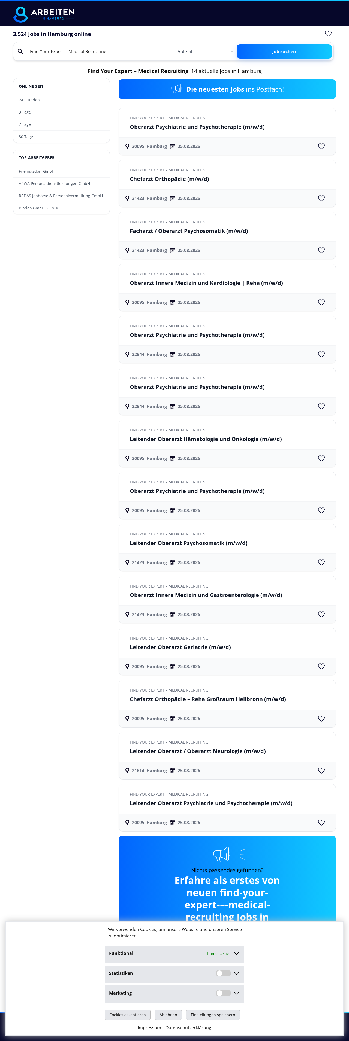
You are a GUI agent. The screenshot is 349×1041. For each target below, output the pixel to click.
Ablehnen (168, 1014)
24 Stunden (29, 99)
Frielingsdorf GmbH (37, 171)
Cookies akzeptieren (127, 1014)
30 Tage (26, 136)
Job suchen (284, 51)
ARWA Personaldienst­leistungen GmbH (54, 183)
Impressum (149, 1028)
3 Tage (25, 112)
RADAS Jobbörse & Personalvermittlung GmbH (61, 195)
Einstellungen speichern (213, 1014)
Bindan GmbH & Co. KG (40, 208)
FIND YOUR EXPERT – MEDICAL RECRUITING (169, 117)
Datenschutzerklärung (188, 1028)
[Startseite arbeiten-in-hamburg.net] (43, 15)
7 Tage (25, 124)
